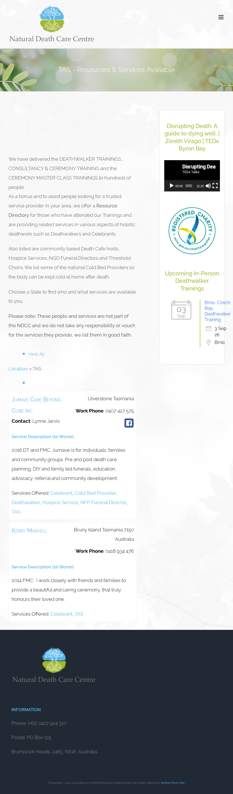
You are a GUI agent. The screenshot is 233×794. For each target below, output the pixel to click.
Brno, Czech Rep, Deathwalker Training (218, 311)
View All (36, 354)
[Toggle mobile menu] (221, 17)
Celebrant (61, 493)
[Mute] (208, 186)
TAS (16, 512)
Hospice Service (60, 502)
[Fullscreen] (215, 186)
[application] (192, 175)
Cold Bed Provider (95, 493)
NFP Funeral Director (103, 502)
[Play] (171, 186)
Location (18, 369)
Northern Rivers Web (173, 782)
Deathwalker (26, 502)
